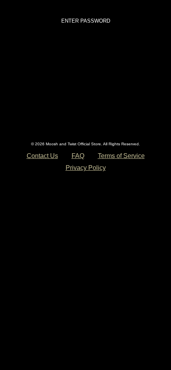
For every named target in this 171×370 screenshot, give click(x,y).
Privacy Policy (86, 167)
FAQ (78, 155)
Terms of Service (121, 155)
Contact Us (42, 155)
